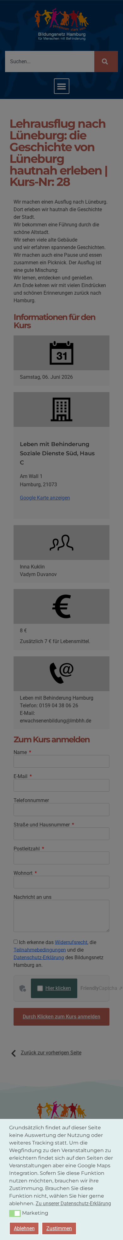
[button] (15, 1213)
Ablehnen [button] (24, 1228)
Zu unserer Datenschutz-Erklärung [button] (73, 1203)
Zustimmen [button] (59, 1228)
